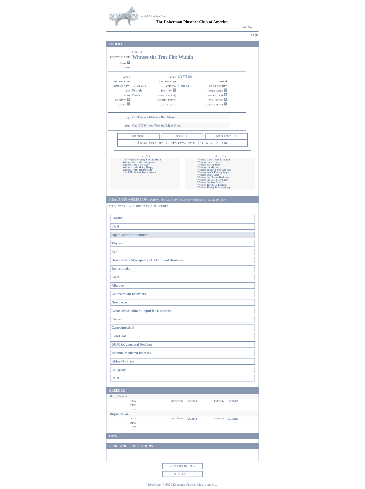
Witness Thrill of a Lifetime (212, 185)
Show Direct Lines (151, 142)
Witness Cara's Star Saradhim (213, 159)
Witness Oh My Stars (209, 167)
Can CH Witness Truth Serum (139, 172)
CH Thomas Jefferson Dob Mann (153, 117)
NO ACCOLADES (226, 136)
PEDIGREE (222, 142)
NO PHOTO (138, 136)
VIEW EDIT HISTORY (182, 466)
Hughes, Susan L (120, 414)
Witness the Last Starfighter (212, 180)
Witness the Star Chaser (210, 182)
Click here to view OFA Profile (148, 205)
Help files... (248, 27)
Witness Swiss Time (208, 175)
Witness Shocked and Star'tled (214, 169)
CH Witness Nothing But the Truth (142, 159)
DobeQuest (154, 484)
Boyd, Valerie (118, 396)
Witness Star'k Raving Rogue (213, 172)
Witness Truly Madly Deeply (138, 167)
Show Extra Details (183, 142)
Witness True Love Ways (136, 164)
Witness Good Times (208, 162)
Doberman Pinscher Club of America (195, 484)
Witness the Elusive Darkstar (213, 177)
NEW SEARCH (182, 474)
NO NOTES (182, 136)
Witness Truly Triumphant (137, 169)
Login (255, 34)
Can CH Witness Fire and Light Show (156, 125)
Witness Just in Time (208, 164)
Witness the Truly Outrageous (139, 162)
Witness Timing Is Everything (213, 187)
